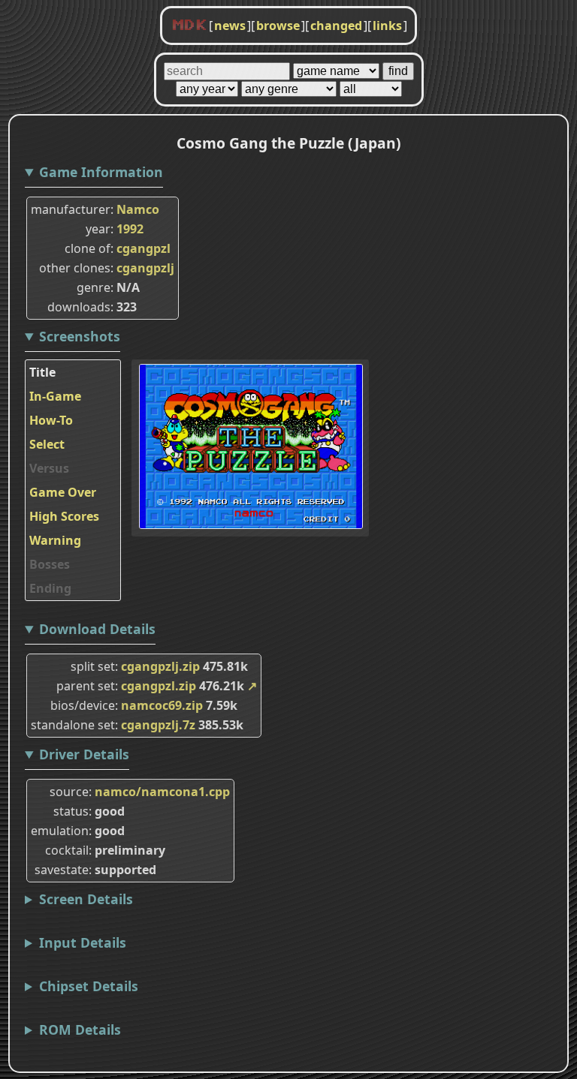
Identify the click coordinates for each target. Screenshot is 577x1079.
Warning (55, 540)
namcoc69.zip (162, 705)
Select (47, 444)
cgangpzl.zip (158, 686)
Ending (50, 588)
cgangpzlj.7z (158, 725)
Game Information (101, 172)
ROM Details (80, 1029)
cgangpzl (143, 248)
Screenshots (79, 336)
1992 (129, 229)
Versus (49, 468)
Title (42, 372)
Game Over (62, 492)
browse (278, 25)
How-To (51, 420)
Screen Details (86, 899)
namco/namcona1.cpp (162, 791)
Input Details (82, 942)
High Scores (64, 516)
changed (336, 25)
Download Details (97, 629)
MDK (189, 26)
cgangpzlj (145, 268)
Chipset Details (88, 986)
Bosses (49, 564)
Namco (137, 209)
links (387, 25)
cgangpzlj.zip (160, 666)
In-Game (55, 396)
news (230, 25)
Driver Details (84, 754)
